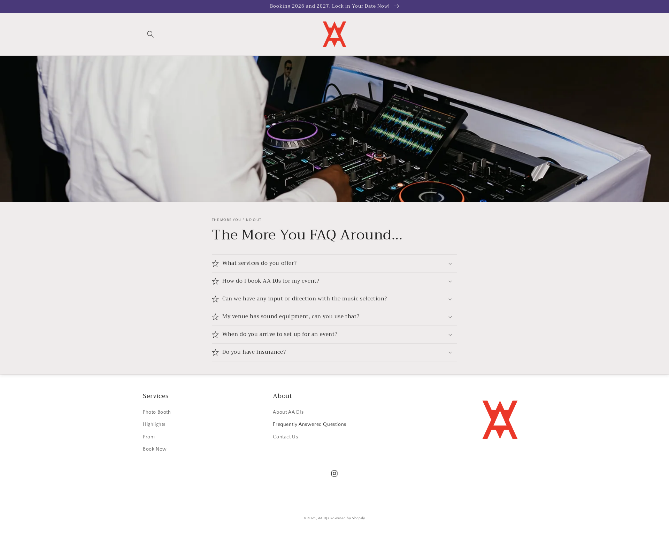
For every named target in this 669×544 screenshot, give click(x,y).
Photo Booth (157, 412)
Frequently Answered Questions (309, 424)
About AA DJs (288, 412)
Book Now (155, 449)
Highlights (154, 424)
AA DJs (323, 518)
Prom (149, 437)
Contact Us (285, 437)
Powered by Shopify (347, 518)
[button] (150, 34)
